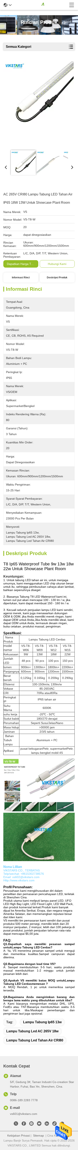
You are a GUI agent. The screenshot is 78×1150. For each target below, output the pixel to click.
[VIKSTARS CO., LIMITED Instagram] (31, 1124)
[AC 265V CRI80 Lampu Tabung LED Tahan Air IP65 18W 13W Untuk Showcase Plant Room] (38, 103)
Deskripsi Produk (57, 277)
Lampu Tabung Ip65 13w (42, 1022)
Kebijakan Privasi (18, 1135)
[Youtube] (39, 1124)
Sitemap (38, 1135)
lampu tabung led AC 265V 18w (32, 1031)
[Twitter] (16, 1124)
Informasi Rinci (21, 277)
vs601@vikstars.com (23, 1113)
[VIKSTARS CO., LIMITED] (40, 5)
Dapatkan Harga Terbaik (23, 264)
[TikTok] (54, 1124)
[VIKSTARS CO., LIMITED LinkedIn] (46, 1124)
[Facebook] (23, 1124)
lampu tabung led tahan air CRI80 (34, 1040)
